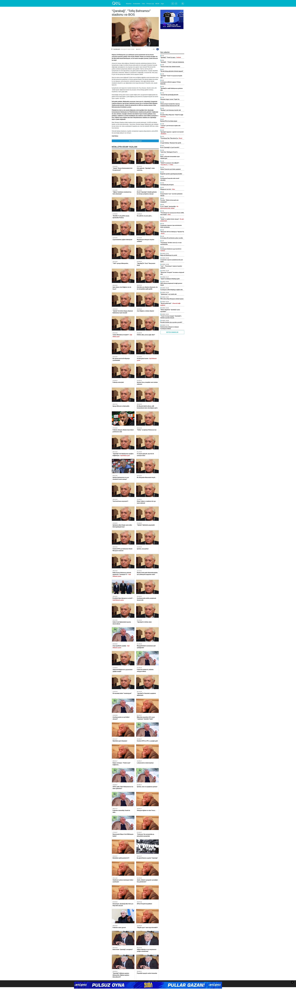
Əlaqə (133, 982)
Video (143, 3)
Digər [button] (162, 3)
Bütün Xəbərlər (172, 332)
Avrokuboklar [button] (136, 3)
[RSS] (156, 983)
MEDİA (157, 3)
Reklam (125, 982)
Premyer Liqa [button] (150, 3)
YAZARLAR (116, 49)
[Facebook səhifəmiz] (153, 983)
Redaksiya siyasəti (164, 982)
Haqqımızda (116, 982)
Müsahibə (128, 3)
